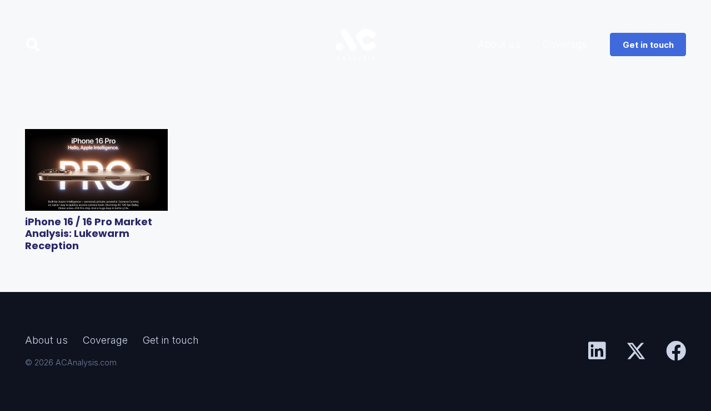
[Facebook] (676, 351)
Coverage (105, 340)
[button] (33, 44)
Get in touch (171, 340)
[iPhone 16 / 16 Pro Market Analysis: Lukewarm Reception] (96, 170)
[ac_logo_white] (355, 44)
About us (46, 340)
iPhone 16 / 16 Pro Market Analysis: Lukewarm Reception (88, 233)
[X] (636, 351)
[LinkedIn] (597, 351)
